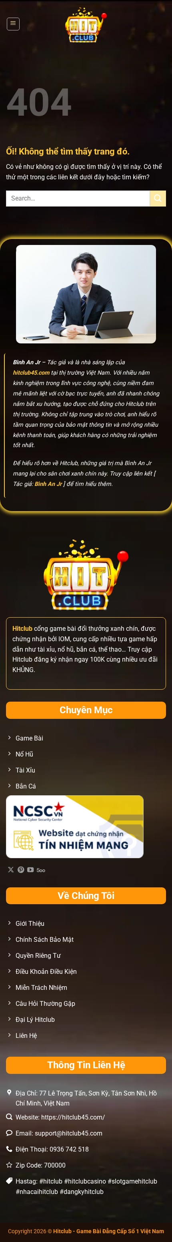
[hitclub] (86, 24)
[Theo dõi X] (11, 870)
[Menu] (13, 24)
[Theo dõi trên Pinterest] (21, 870)
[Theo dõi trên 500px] (41, 870)
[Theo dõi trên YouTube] (30, 870)
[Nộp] (158, 198)
